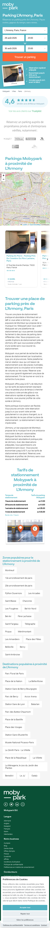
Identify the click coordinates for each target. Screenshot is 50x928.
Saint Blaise (10, 601)
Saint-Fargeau (11, 624)
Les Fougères (11, 608)
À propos (7, 843)
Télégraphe (30, 624)
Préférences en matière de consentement (19, 867)
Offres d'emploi (9, 851)
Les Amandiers (12, 639)
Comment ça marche (11, 876)
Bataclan (35, 704)
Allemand (7, 821)
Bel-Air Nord (30, 608)
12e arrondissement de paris (18, 578)
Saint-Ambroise (12, 654)
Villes (14, 91)
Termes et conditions (32, 925)
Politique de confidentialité (13, 864)
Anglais (6, 823)
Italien (6, 831)
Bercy (22, 647)
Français (7, 829)
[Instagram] (23, 804)
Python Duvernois (13, 593)
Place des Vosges (13, 727)
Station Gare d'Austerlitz (16, 735)
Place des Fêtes (33, 639)
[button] (25, 199)
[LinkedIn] (17, 804)
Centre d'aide (8, 848)
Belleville (9, 647)
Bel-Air (8, 616)
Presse (6, 854)
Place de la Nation (13, 681)
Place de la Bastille (14, 719)
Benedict (9, 775)
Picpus (8, 631)
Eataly (34, 775)
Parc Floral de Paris (14, 673)
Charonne (27, 601)
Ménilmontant (24, 631)
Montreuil (9, 570)
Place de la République (15, 757)
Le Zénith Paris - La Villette (17, 750)
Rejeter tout (25, 914)
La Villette (37, 757)
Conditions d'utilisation (12, 862)
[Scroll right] (47, 259)
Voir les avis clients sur (25, 111)
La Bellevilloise (36, 681)
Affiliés (6, 859)
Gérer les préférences (25, 920)
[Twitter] (11, 804)
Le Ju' (22, 775)
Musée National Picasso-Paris (19, 742)
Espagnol (7, 826)
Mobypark (6, 91)
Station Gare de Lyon (15, 704)
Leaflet (24, 224)
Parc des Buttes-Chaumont (18, 712)
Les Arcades (34, 593)
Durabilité (7, 856)
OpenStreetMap (35, 224)
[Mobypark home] (10, 6)
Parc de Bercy (11, 696)
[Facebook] (6, 804)
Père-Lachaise (24, 616)
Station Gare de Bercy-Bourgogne (21, 689)
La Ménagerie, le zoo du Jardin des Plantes (21, 766)
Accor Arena (31, 696)
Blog (5, 846)
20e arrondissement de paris (18, 585)
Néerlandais (8, 834)
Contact (44, 925)
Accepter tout (25, 907)
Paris (20, 91)
